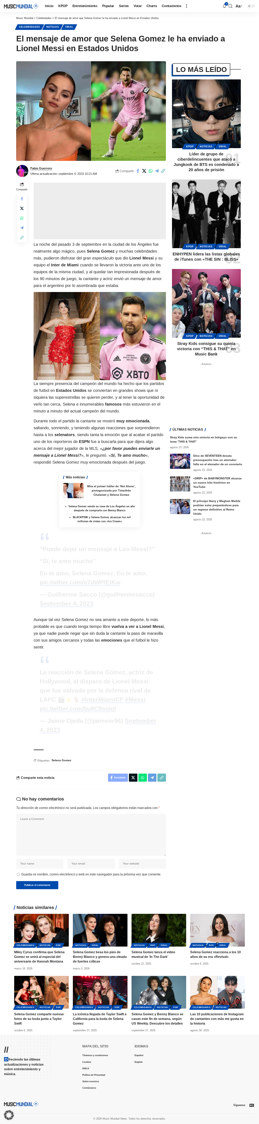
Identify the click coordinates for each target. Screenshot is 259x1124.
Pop (58, 945)
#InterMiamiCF (102, 699)
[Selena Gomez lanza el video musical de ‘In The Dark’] (159, 930)
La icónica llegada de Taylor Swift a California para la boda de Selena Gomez (99, 1018)
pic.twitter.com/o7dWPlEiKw (80, 582)
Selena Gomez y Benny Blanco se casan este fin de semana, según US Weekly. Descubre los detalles (157, 1018)
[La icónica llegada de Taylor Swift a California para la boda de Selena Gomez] (100, 992)
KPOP (190, 146)
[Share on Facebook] (138, 171)
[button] (186, 6)
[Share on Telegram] (157, 171)
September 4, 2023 (66, 603)
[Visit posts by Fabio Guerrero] (22, 171)
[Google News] (251, 1105)
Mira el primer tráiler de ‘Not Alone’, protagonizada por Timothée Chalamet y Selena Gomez (111, 490)
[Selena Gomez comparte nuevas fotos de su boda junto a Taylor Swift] (41, 992)
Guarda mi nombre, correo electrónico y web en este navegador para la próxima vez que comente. (91, 874)
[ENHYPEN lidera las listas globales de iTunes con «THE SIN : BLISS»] (206, 213)
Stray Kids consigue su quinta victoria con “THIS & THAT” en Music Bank (206, 348)
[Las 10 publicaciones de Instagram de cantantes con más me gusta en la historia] (217, 992)
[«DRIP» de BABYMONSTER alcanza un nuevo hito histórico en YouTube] (180, 483)
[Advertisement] (100, 211)
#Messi (135, 699)
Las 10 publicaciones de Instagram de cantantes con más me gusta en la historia (217, 1018)
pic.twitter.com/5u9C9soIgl (78, 708)
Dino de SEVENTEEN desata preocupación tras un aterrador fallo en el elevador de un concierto (217, 460)
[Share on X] (144, 171)
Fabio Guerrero (41, 168)
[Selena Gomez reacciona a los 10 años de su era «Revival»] (217, 930)
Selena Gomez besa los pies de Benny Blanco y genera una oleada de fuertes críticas (100, 956)
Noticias (52, 27)
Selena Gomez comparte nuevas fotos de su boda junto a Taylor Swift (39, 1018)
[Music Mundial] (21, 5)
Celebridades (29, 27)
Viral (69, 27)
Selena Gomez (61, 760)
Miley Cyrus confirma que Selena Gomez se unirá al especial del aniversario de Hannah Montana (39, 956)
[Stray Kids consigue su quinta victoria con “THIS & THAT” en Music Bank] (206, 303)
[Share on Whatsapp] (150, 171)
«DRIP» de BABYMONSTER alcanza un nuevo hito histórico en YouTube (217, 482)
